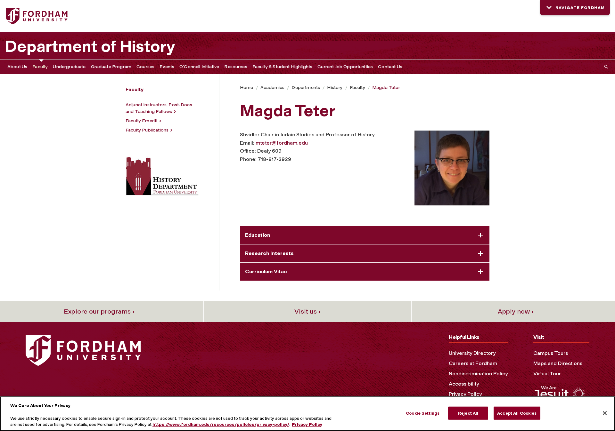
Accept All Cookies (517, 413)
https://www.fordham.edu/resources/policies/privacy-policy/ (220, 424)
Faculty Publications (147, 130)
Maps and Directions (557, 363)
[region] (307, 413)
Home (246, 87)
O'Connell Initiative (199, 66)
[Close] (605, 413)
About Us (17, 66)
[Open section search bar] (605, 67)
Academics (272, 87)
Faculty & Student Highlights (282, 66)
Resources (235, 66)
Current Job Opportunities (345, 66)
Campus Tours (550, 353)
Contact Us (390, 66)
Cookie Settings (422, 413)
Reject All (468, 413)
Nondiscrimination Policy (478, 374)
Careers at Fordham (473, 363)
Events (167, 66)
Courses (145, 66)
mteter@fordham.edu (282, 143)
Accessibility (464, 384)
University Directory (472, 353)
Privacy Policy (465, 394)
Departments (305, 87)
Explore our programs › (99, 311)
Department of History (90, 46)
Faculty (40, 66)
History (334, 87)
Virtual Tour (547, 374)
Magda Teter (386, 87)
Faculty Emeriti (141, 121)
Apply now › (516, 311)
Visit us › (307, 311)
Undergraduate (69, 66)
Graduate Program (111, 66)
